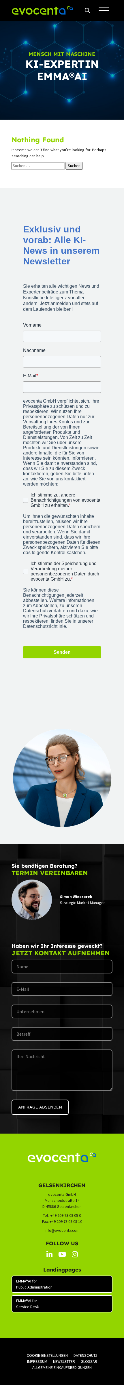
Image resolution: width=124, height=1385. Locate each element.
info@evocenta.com (62, 1230)
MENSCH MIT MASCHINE (62, 54)
